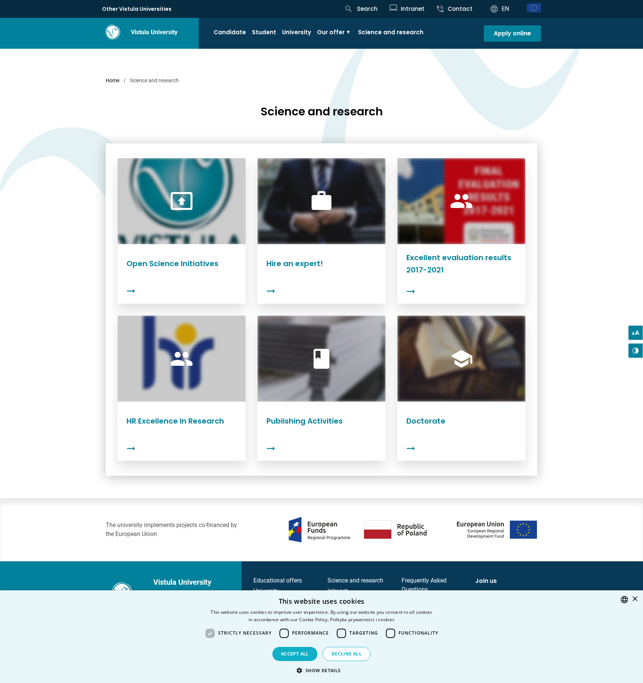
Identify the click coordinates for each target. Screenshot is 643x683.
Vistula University (154, 32)
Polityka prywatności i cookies (362, 619)
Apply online (512, 33)
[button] (321, 670)
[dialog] (321, 636)
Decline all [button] (347, 654)
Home (112, 80)
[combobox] (624, 599)
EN (505, 8)
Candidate (230, 32)
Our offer (331, 32)
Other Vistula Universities (137, 9)
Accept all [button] (295, 654)
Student (264, 32)
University (296, 32)
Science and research (390, 32)
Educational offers (277, 580)
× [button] (634, 599)
